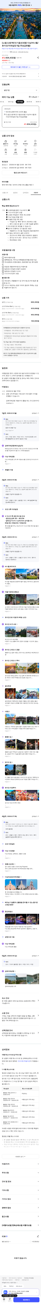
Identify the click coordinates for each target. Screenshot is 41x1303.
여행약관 (17, 1280)
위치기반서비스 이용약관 (15, 1278)
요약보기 (34, 413)
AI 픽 (4, 1300)
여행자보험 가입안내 (7, 1280)
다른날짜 (34, 97)
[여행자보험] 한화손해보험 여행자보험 (16, 1225)
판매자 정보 (6, 1208)
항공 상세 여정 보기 (20, 173)
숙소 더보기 (9, 430)
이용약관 (4, 1278)
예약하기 (26, 1300)
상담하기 (10, 1300)
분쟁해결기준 (25, 1280)
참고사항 (5, 1216)
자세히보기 (9, 403)
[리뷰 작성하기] (38, 1236)
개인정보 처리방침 (29, 1278)
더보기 (7, 464)
